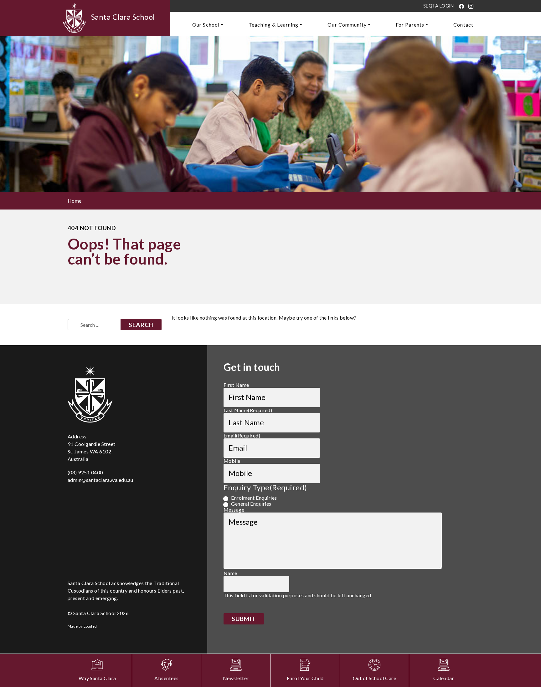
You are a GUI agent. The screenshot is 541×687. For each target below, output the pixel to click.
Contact (463, 25)
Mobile (232, 461)
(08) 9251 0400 (85, 472)
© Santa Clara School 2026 (98, 613)
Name (230, 573)
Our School (205, 25)
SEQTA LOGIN (438, 5)
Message (234, 510)
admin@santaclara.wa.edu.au (100, 480)
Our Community (347, 25)
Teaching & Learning (273, 25)
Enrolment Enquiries (254, 498)
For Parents (410, 25)
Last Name (248, 410)
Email (242, 435)
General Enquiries (251, 504)
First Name (236, 385)
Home (75, 201)
